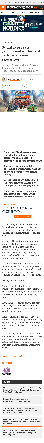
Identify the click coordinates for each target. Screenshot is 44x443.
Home (4, 43)
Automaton (22, 241)
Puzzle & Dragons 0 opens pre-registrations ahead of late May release (20, 400)
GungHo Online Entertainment (20, 226)
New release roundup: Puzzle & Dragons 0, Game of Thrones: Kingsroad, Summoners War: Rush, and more (22, 390)
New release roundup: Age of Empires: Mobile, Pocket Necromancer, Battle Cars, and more (21, 421)
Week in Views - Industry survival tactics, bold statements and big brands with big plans (21, 432)
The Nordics (19, 2)
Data (23, 12)
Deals (13, 12)
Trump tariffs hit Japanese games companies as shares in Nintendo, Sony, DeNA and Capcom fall (21, 410)
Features (34, 12)
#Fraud (6, 356)
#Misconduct (19, 356)
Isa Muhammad (15, 79)
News (3, 12)
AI (28, 2)
